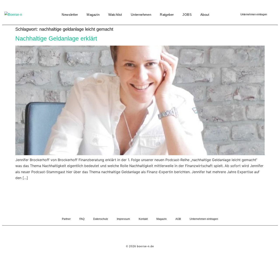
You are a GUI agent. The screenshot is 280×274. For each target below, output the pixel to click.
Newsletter (70, 14)
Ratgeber (167, 14)
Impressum (123, 219)
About (204, 14)
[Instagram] (146, 235)
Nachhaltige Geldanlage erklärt (56, 38)
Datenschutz (100, 219)
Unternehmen (141, 14)
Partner (66, 219)
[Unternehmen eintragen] (272, 14)
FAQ (81, 219)
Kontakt (143, 219)
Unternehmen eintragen (253, 14)
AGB (178, 219)
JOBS (187, 14)
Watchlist (115, 14)
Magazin (93, 14)
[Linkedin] (134, 235)
